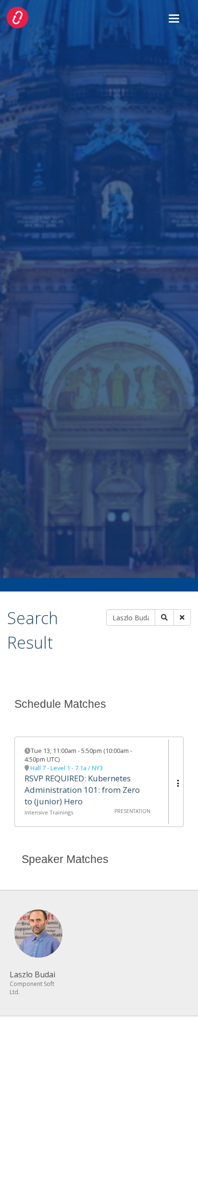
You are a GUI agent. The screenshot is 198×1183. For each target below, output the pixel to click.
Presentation (132, 811)
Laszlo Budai (32, 974)
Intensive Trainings (49, 812)
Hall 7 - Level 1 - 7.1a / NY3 (66, 768)
